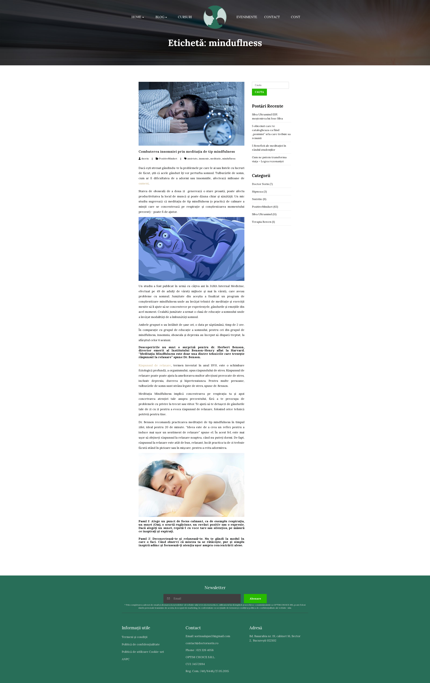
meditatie (215, 158)
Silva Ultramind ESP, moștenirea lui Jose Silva (267, 116)
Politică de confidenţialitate (141, 644)
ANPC (126, 659)
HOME (136, 17)
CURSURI (185, 17)
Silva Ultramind (262, 214)
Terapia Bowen (261, 221)
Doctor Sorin (260, 184)
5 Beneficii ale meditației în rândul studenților (269, 147)
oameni (144, 183)
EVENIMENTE (246, 17)
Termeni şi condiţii (134, 637)
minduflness (228, 158)
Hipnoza (257, 191)
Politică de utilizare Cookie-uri (143, 652)
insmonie (204, 158)
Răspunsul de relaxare (155, 365)
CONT (295, 17)
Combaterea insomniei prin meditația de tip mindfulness (187, 151)
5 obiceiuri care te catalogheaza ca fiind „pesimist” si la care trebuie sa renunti (271, 132)
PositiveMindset (168, 158)
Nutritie (257, 199)
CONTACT (272, 17)
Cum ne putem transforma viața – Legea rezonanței (269, 159)
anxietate (192, 158)
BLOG (160, 17)
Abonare (255, 598)
